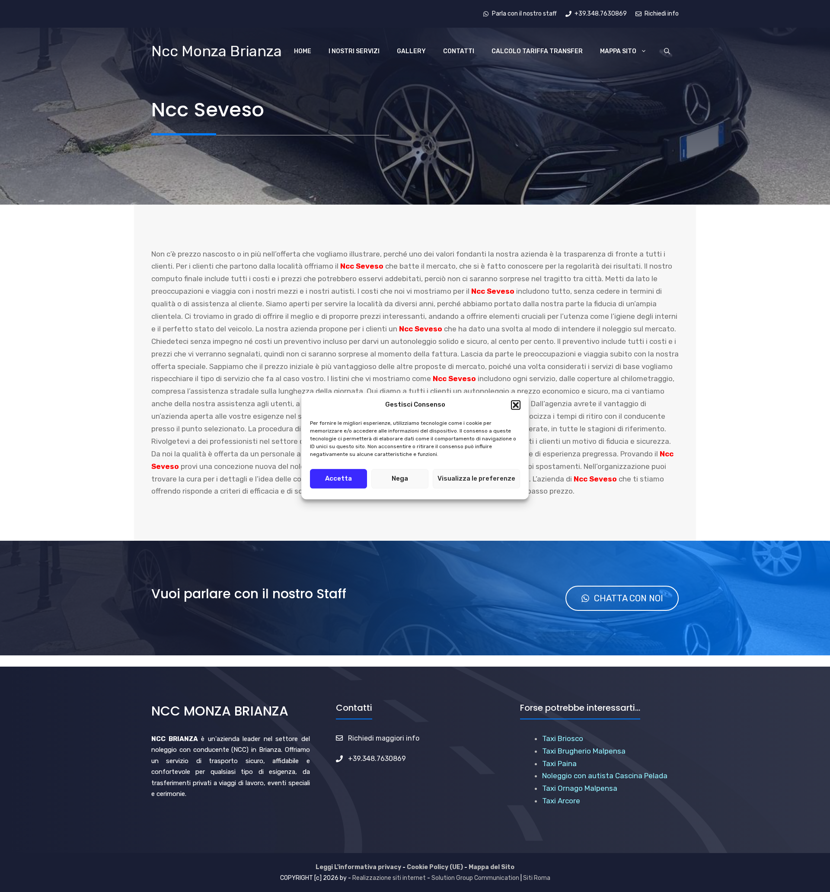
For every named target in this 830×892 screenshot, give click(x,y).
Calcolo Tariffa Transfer (537, 51)
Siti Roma (536, 878)
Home (302, 51)
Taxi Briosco (562, 738)
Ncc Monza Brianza (216, 51)
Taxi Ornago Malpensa (579, 788)
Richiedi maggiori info (383, 738)
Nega (400, 478)
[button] (515, 405)
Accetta (338, 478)
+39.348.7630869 (377, 758)
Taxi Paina (559, 763)
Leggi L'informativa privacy (358, 867)
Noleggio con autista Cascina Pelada (604, 775)
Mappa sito (618, 51)
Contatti (458, 51)
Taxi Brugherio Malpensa (584, 751)
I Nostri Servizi (354, 51)
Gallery (411, 51)
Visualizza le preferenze (476, 478)
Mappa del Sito (491, 867)
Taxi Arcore (561, 800)
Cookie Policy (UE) (435, 867)
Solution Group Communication (475, 878)
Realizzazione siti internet (389, 878)
